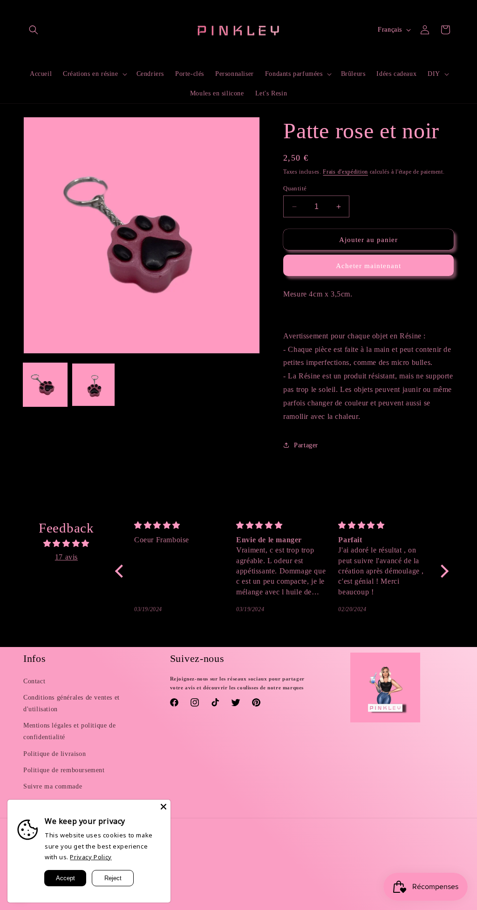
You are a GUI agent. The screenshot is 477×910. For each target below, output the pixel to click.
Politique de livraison (54, 753)
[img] (66, 544)
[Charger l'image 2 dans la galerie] (94, 385)
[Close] (163, 806)
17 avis (66, 557)
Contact (34, 681)
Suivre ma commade (52, 786)
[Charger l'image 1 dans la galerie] (45, 385)
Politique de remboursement (64, 770)
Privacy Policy (90, 857)
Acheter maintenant (368, 266)
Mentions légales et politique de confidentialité (69, 731)
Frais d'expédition (345, 172)
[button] (33, 30)
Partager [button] (306, 445)
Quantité (295, 188)
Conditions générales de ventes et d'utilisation (71, 703)
